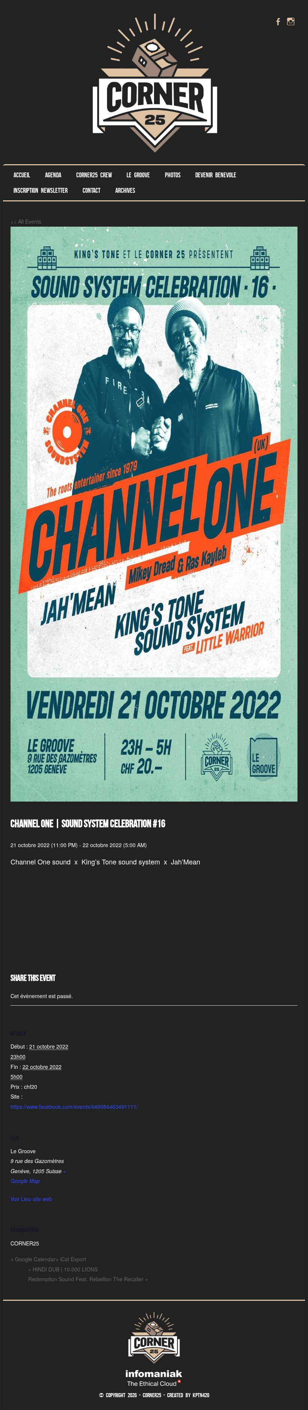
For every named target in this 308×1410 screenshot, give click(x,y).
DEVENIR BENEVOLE (215, 175)
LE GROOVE (138, 175)
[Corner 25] (154, 157)
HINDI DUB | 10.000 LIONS (63, 1269)
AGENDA (53, 175)
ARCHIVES (125, 190)
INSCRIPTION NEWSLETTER (41, 190)
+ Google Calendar (33, 1259)
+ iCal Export (71, 1259)
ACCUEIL (22, 175)
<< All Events (26, 221)
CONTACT (91, 190)
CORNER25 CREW (94, 175)
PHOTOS (173, 175)
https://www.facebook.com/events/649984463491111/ (74, 1106)
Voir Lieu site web (31, 1199)
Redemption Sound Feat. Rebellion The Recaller (88, 1279)
